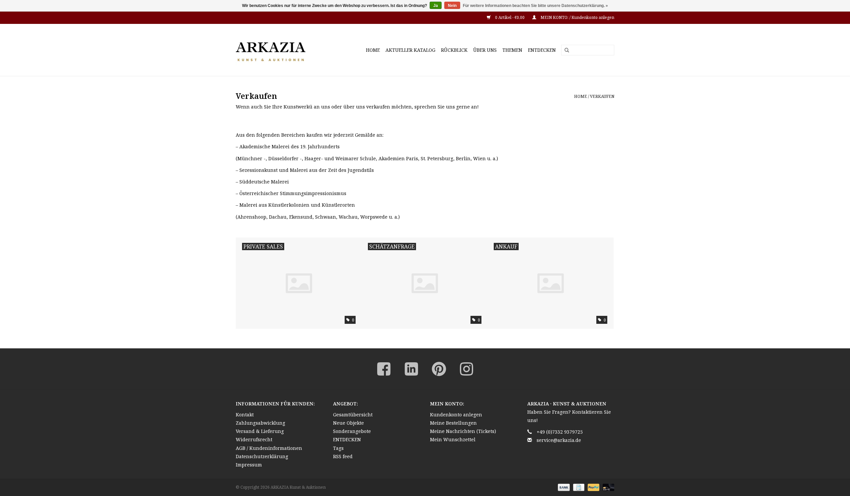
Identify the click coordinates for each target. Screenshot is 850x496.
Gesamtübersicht (353, 414)
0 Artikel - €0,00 (510, 17)
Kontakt (245, 414)
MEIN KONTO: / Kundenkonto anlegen (577, 17)
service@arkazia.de (559, 440)
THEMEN (512, 50)
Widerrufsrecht (254, 439)
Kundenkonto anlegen (456, 414)
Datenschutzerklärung (262, 456)
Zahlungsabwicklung (260, 423)
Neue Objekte (348, 423)
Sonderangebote (352, 431)
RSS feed (343, 456)
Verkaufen (602, 96)
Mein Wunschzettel (452, 439)
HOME (373, 50)
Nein (452, 5)
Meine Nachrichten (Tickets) (463, 431)
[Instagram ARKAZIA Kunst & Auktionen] (466, 369)
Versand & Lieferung (260, 431)
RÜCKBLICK (454, 50)
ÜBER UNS (485, 50)
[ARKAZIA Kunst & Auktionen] (282, 50)
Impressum (249, 464)
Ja (435, 5)
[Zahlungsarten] (562, 487)
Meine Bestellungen (453, 423)
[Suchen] (564, 50)
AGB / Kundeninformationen (269, 448)
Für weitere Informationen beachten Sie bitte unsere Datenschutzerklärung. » (535, 5)
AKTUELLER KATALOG (410, 50)
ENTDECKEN (542, 50)
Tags (338, 448)
